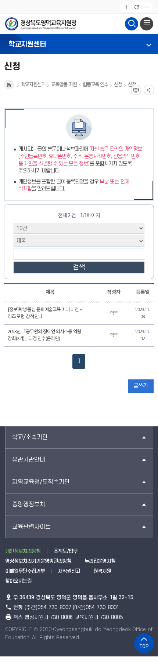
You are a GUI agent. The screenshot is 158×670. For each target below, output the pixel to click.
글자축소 (146, 7)
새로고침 (136, 7)
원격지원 (102, 571)
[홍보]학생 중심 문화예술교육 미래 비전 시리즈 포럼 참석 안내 (46, 313)
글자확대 (127, 7)
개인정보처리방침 (22, 551)
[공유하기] (149, 90)
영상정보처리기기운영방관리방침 (38, 561)
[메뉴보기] (146, 23)
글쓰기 (140, 386)
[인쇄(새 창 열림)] (136, 90)
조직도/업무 (66, 551)
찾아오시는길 (18, 581)
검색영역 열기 (131, 23)
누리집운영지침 (100, 561)
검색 (79, 267)
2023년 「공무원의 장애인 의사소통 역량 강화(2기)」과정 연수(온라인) (44, 335)
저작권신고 (69, 571)
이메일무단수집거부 (25, 571)
